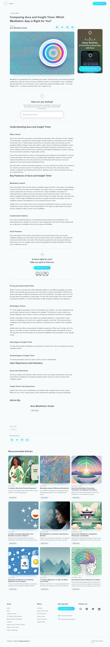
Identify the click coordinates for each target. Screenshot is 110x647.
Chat (15, 641)
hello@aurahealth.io (24, 641)
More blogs (35, 410)
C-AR (92, 642)
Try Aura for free (99, 3)
